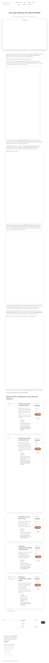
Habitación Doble (27, 424)
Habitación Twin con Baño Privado (24, 517)
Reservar (38, 414)
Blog (33, 2)
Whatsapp (5, 650)
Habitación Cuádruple (28, 564)
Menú (25, 2)
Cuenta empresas (7, 652)
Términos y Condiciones (8, 654)
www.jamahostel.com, (10, 148)
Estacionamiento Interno (24, 427)
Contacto (24, 4)
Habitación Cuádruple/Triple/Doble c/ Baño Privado (25, 547)
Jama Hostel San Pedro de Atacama (22, 16)
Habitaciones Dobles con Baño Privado (24, 404)
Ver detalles (38, 418)
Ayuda (19, 4)
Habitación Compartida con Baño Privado (24, 578)
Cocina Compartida (26, 426)
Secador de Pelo (23, 428)
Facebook (22, 625)
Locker (30, 603)
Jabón (30, 427)
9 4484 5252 (9, 650)
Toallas (27, 428)
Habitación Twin (27, 533)
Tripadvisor (23, 627)
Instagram (22, 623)
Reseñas (29, 2)
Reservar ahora (19, 2)
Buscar (36, 620)
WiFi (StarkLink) (25, 537)
